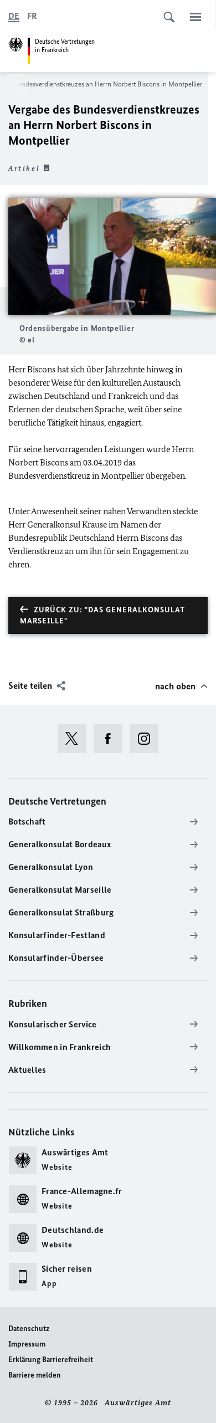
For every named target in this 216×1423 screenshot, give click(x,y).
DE (13, 16)
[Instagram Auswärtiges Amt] (148, 738)
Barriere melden (34, 1375)
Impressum (26, 1344)
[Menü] (195, 16)
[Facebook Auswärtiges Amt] (112, 738)
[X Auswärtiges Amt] (76, 738)
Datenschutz (28, 1328)
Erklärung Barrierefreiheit (50, 1359)
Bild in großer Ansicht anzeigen (112, 256)
